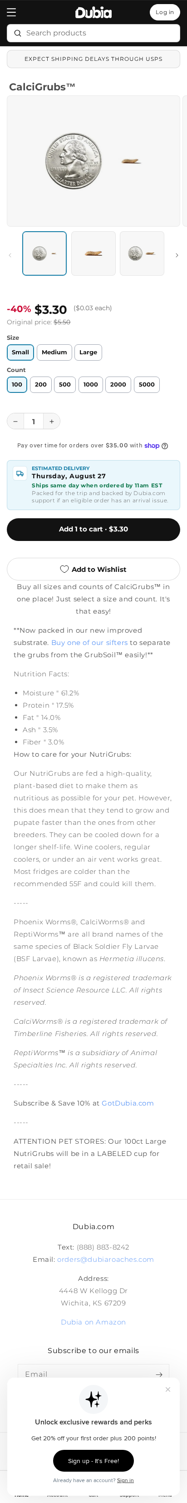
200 (41, 384)
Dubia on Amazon (93, 1322)
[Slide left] (10, 255)
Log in (165, 12)
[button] (11, 12)
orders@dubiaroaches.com (105, 1259)
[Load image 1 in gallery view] (44, 253)
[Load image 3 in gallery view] (142, 253)
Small (20, 352)
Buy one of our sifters (89, 642)
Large (88, 352)
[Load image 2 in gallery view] (93, 253)
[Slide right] (177, 255)
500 (65, 384)
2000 (118, 384)
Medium (54, 352)
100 (17, 384)
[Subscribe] (159, 1374)
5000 (147, 384)
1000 (91, 384)
